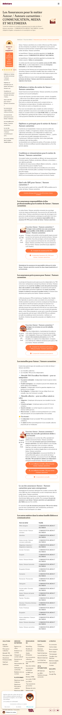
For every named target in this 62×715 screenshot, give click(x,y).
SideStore (5, 664)
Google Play (52, 674)
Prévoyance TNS (7, 655)
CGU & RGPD (53, 663)
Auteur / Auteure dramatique (27, 622)
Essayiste (21, 554)
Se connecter (53, 644)
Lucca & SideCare (42, 655)
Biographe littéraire (24, 569)
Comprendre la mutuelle (42, 477)
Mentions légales (54, 660)
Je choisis (18, 706)
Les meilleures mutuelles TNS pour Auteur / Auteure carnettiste (42, 471)
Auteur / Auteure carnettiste (27, 627)
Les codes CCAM (30, 679)
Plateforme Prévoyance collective (17, 686)
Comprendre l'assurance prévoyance (42, 353)
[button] (9, 712)
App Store (52, 672)
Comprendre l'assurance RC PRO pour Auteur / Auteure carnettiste (42, 256)
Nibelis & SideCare (43, 658)
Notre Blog (29, 646)
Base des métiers (30, 666)
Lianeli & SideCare (42, 662)
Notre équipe (52, 651)
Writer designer (23, 525)
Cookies (51, 665)
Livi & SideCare (42, 660)
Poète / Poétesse (24, 608)
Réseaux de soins (31, 688)
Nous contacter (53, 649)
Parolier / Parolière (24, 598)
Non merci (7, 706)
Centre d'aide (53, 647)
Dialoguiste (22, 583)
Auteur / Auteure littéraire (26, 559)
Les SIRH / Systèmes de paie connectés (42, 675)
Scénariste (22, 574)
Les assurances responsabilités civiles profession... (9, 110)
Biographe (22, 612)
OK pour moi (29, 706)
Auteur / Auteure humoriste (26, 564)
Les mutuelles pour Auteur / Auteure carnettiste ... (9, 123)
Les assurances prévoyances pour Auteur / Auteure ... (9, 116)
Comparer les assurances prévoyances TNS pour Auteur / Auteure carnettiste (42, 348)
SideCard (5, 662)
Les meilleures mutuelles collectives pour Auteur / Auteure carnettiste (42, 465)
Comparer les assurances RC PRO (42, 250)
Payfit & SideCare (42, 653)
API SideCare (41, 671)
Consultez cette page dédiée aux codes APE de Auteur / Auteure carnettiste (38, 193)
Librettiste (22, 535)
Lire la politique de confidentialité (10, 701)
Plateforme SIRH (18, 690)
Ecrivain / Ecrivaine (24, 550)
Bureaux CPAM (30, 677)
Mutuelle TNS (6, 653)
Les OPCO (29, 681)
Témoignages (53, 654)
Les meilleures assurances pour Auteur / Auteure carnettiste (9, 59)
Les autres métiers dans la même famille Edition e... (9, 140)
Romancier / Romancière (26, 579)
